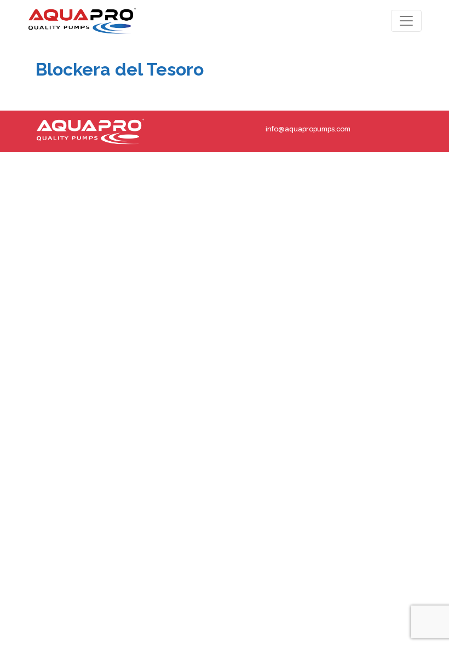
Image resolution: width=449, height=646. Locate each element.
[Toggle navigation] (406, 21)
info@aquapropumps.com (308, 129)
